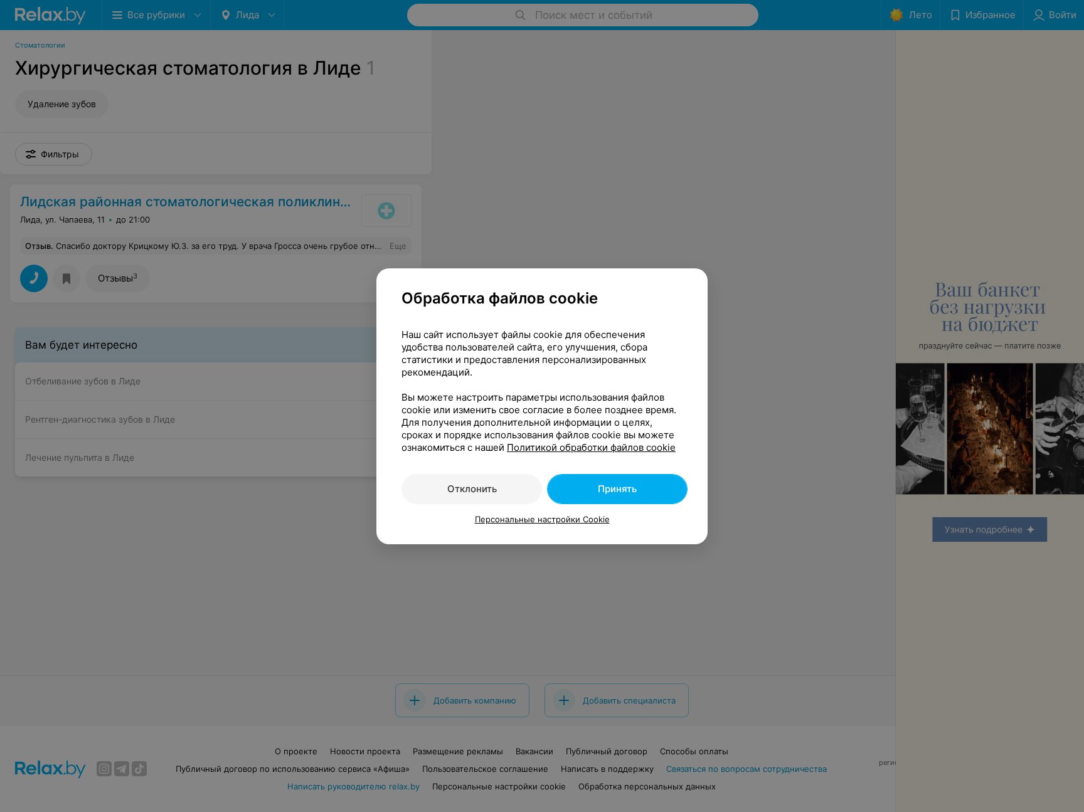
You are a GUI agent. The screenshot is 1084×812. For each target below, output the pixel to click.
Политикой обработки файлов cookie (591, 447)
